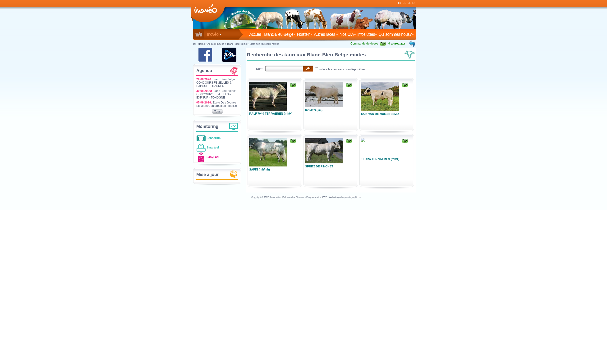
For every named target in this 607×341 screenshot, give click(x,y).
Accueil (256, 34)
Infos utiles (366, 34)
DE (404, 3)
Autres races (325, 34)
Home (201, 43)
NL (409, 3)
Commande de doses (364, 43)
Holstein (303, 34)
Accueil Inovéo (215, 43)
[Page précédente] (412, 44)
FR (399, 3)
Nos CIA (347, 34)
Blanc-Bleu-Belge (278, 34)
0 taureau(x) (396, 43)
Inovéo (213, 34)
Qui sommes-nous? (395, 34)
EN (413, 3)
